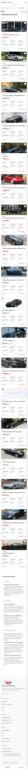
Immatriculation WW (7, 720)
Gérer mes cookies (6, 741)
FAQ (3, 710)
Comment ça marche (7, 704)
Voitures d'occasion (10, 8)
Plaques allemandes (6, 723)
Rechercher (4, 701)
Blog (3, 707)
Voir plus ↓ (3, 17)
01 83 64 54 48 (7, 748)
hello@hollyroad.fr (8, 751)
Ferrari (16, 8)
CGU (3, 736)
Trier (21, 767)
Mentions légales (6, 730)
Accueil (2, 8)
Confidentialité (5, 738)
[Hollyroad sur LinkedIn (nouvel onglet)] (6, 693)
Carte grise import (6, 717)
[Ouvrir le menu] (25, 2)
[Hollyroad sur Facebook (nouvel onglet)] (3, 693)
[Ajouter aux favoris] (25, 23)
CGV (3, 733)
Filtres (8, 767)
